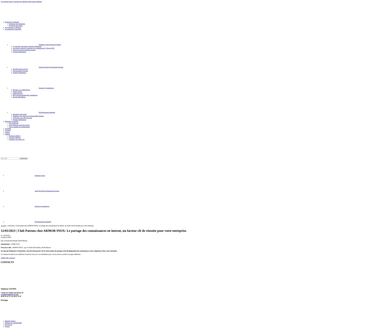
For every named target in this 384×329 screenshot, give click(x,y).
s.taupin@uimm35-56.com (9, 294)
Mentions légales (10, 321)
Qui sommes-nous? (7, 2)
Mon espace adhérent (35, 2)
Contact (7, 326)
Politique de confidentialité (13, 323)
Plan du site (8, 324)
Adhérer (3, 258)
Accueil (3, 226)
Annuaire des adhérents (20, 2)
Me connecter (10, 258)
